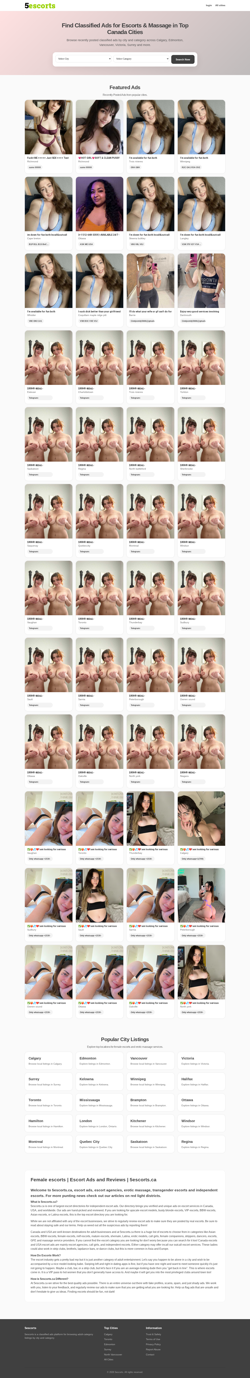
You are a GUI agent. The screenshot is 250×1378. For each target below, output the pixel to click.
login (209, 5)
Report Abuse (153, 1349)
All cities (220, 5)
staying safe (51, 1225)
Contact (150, 1354)
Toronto (108, 1339)
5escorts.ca (127, 1231)
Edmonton (109, 1344)
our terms (70, 1225)
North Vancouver (113, 1354)
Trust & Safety (153, 1334)
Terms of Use (153, 1339)
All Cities (108, 1359)
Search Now (183, 59)
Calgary (108, 1334)
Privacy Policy (153, 1344)
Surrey (107, 1349)
